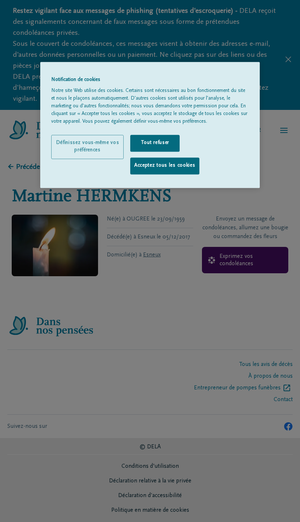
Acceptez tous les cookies (164, 165)
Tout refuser (155, 143)
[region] (150, 125)
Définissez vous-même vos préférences (87, 147)
